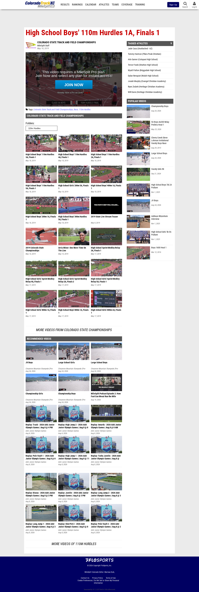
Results (65, 4)
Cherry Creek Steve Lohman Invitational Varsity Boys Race (160, 140)
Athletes (104, 4)
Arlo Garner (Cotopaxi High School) (143, 59)
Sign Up (173, 4)
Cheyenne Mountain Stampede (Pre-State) (39, 369)
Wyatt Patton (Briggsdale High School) (144, 70)
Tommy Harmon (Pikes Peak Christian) (144, 54)
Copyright (97, 565)
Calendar (90, 4)
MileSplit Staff (43, 45)
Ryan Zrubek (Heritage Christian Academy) (146, 86)
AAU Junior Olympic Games (36, 431)
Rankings (77, 4)
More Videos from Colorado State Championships (74, 330)
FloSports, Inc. (106, 565)
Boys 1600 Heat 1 (159, 247)
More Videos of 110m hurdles (74, 544)
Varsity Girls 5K (157, 169)
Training (140, 4)
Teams (115, 4)
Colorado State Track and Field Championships (66, 42)
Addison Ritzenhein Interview (159, 217)
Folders (30, 123)
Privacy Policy (97, 578)
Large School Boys (159, 153)
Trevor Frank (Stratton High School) (143, 65)
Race (76, 109)
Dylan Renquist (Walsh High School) (143, 75)
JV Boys (154, 200)
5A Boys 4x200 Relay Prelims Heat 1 (160, 123)
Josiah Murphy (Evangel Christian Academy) (147, 81)
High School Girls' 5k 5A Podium (161, 233)
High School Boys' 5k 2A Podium (161, 186)
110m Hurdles (84, 109)
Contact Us (85, 578)
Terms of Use (111, 578)
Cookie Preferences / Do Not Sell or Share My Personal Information (98, 581)
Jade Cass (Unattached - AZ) (140, 48)
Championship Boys (159, 106)
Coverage (126, 4)
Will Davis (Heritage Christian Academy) (145, 92)
